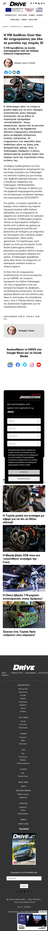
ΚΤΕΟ (23, 810)
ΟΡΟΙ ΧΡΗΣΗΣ (34, 899)
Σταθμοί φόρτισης (23, 763)
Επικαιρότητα (11, 15)
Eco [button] (23, 750)
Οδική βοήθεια (23, 814)
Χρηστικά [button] (23, 803)
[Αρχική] (18, 4)
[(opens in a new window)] (34, 3)
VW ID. (22, 317)
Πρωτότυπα (23, 692)
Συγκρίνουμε (23, 728)
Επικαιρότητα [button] (23, 685)
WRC (23, 741)
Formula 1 (23, 737)
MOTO (23, 786)
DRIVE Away (15, 20)
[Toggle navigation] (5, 4)
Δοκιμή (23, 721)
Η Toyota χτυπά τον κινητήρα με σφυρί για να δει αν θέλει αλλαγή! (23, 519)
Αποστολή (23, 724)
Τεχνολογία (28, 26)
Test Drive (22, 15)
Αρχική (5, 26)
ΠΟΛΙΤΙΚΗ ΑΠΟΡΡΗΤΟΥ (24, 902)
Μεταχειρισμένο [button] (23, 790)
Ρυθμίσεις (24, 472)
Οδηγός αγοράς (23, 794)
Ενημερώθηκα (24, 479)
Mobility (23, 760)
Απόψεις (23, 711)
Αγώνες (32, 15)
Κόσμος (23, 698)
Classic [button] (23, 769)
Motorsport (23, 744)
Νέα (23, 753)
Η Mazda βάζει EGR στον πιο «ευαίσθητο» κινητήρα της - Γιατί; (21, 559)
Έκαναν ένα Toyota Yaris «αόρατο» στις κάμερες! (19, 633)
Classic (39, 15)
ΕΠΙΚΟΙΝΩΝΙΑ (30, 673)
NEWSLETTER (17, 673)
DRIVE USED (33, 20)
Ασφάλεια (23, 705)
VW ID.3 (31, 317)
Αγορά (23, 708)
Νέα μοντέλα (23, 689)
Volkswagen (11, 317)
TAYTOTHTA (43, 673)
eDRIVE (24, 20)
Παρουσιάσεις (23, 776)
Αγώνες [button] (23, 734)
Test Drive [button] (23, 717)
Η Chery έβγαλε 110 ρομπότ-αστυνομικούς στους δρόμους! (23, 597)
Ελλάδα (23, 695)
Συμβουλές (23, 797)
